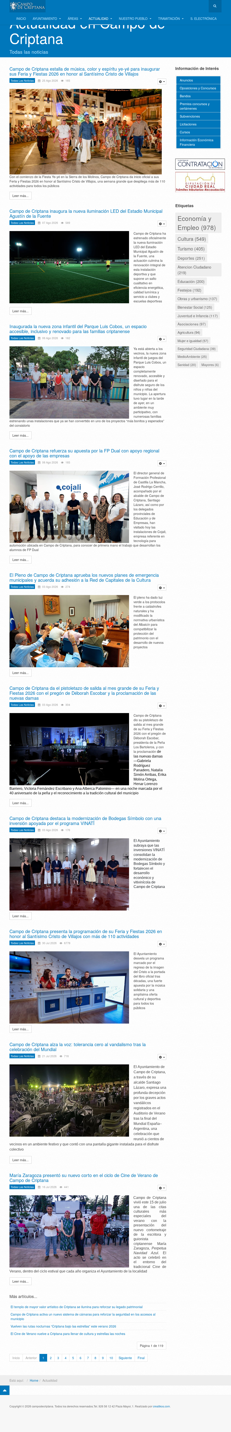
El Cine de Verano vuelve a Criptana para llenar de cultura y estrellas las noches (68, 1333)
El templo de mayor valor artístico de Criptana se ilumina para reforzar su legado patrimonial (77, 1307)
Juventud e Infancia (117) (198, 315)
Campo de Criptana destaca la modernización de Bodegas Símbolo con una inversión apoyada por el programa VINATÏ (85, 820)
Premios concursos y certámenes (195, 106)
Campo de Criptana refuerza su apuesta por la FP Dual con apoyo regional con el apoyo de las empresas (84, 453)
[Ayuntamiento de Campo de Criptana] (27, 6)
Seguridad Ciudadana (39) (197, 348)
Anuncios (186, 80)
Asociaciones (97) (192, 323)
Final (141, 1358)
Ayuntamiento (45, 18)
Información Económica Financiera (196, 142)
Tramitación (169, 18)
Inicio (21, 18)
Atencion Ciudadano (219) (194, 269)
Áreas (73, 18)
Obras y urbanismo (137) (197, 298)
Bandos (185, 96)
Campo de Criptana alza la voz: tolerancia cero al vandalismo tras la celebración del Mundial (77, 1046)
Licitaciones (188, 124)
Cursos (185, 132)
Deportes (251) (191, 258)
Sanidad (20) (187, 364)
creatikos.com (161, 1406)
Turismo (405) (191, 248)
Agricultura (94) (189, 332)
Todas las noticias (22, 80)
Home (34, 1380)
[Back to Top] (4, 1390)
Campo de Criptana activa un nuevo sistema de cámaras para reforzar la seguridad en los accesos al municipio (83, 1316)
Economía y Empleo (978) (197, 223)
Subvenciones (190, 116)
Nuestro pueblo (133, 18)
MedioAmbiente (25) (192, 356)
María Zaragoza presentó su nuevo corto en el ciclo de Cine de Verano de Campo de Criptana (83, 1177)
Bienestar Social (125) (195, 307)
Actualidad (99, 18)
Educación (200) (191, 281)
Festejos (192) (189, 290)
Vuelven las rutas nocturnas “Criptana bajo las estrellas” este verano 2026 (63, 1326)
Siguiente (125, 1358)
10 (111, 1358)
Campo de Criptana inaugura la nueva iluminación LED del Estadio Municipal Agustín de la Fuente (85, 213)
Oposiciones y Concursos (198, 88)
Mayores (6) (210, 364)
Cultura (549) (192, 238)
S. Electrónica (203, 18)
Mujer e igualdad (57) (193, 340)
